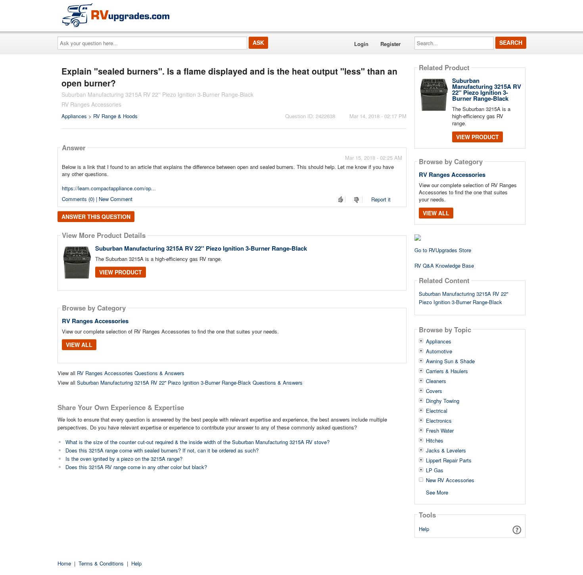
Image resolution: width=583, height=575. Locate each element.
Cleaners (436, 381)
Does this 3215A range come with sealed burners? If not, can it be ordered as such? (162, 450)
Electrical (436, 411)
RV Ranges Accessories (95, 320)
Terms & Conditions (101, 563)
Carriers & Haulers (447, 371)
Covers (434, 391)
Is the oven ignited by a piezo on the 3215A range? (123, 458)
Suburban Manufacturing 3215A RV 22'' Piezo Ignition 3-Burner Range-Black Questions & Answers (190, 382)
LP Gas (434, 470)
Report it (381, 199)
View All (79, 345)
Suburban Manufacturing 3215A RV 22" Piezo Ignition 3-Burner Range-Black (463, 298)
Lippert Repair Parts (449, 460)
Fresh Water (440, 430)
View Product (120, 272)
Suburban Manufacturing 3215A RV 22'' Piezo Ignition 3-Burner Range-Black (201, 248)
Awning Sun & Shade (450, 361)
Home (64, 563)
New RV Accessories (450, 480)
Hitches (434, 440)
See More (437, 492)
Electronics (439, 421)
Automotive (439, 351)
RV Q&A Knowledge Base (444, 265)
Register (390, 44)
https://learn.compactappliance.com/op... (109, 188)
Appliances (74, 116)
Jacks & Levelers (446, 450)
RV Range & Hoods (115, 116)
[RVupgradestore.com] (116, 15)
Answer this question (95, 216)
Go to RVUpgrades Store (442, 250)
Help (424, 529)
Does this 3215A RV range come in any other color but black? (136, 467)
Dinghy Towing (442, 401)
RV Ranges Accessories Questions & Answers (130, 373)
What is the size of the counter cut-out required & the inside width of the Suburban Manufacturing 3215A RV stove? (197, 442)
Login (361, 44)
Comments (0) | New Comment (97, 199)
